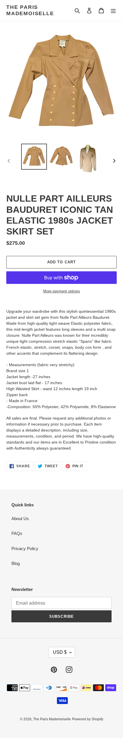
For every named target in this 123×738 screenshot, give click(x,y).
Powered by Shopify (87, 719)
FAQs (16, 533)
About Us (20, 518)
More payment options (61, 291)
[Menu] (113, 10)
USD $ (60, 652)
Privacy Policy (24, 548)
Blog (15, 563)
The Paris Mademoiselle (30, 10)
